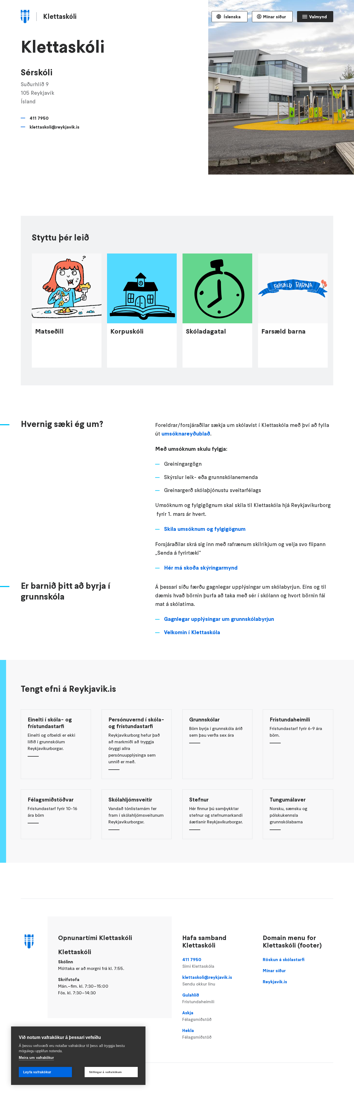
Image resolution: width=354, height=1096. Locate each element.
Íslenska (232, 16)
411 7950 (39, 118)
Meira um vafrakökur (36, 1058)
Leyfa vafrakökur (37, 1072)
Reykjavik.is (275, 981)
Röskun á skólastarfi (283, 959)
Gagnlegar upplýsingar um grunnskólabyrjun (219, 619)
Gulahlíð (198, 998)
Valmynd (318, 16)
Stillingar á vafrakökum (105, 1072)
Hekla (197, 1034)
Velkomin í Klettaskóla (192, 632)
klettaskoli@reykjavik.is (54, 127)
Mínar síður (274, 16)
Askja (197, 1016)
